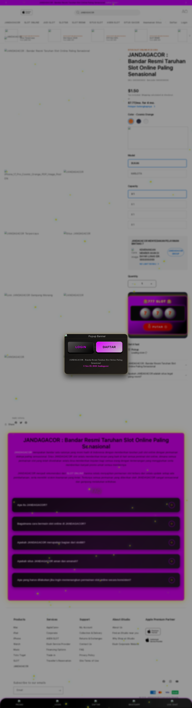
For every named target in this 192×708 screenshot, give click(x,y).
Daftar (109, 347)
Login (80, 347)
